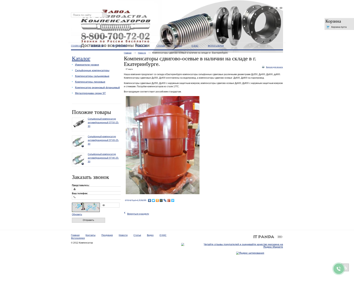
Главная (127, 53)
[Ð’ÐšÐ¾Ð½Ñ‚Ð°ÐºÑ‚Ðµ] (150, 200)
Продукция (107, 235)
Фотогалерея (78, 238)
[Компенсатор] (177, 20)
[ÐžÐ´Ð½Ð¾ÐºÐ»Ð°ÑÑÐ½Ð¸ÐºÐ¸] (157, 200)
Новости (141, 46)
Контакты (91, 235)
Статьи (137, 235)
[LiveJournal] (165, 200)
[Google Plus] (169, 200)
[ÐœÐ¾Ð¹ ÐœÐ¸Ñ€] (161, 200)
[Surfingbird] (173, 200)
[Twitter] (153, 200)
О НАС (162, 235)
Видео (150, 235)
